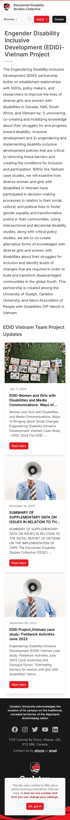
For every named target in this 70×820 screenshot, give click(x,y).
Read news (20, 446)
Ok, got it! (35, 806)
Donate (59, 19)
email (53, 751)
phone (40, 751)
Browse (9, 19)
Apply (40, 19)
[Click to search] (30, 19)
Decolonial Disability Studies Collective (29, 7)
